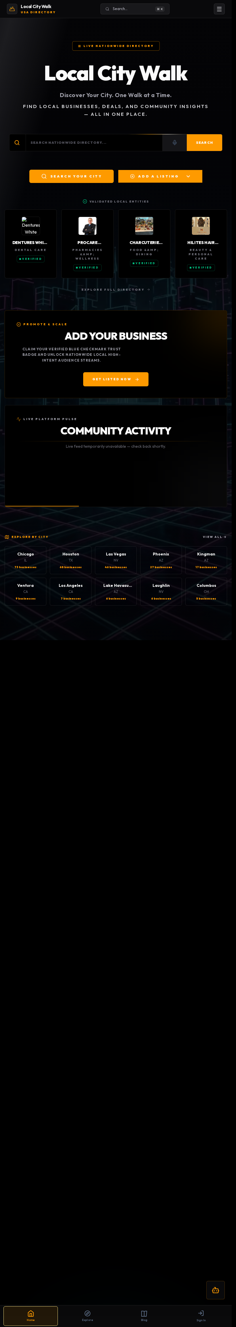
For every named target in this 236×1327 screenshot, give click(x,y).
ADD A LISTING (158, 176)
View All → (215, 537)
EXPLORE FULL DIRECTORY (112, 290)
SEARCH (204, 142)
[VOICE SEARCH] (175, 142)
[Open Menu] (219, 8)
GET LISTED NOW (111, 379)
